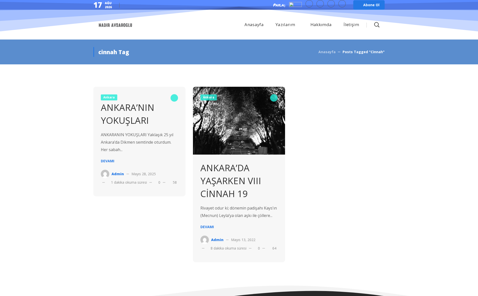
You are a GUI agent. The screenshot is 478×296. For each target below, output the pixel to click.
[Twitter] (309, 3)
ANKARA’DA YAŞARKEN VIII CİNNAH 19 (230, 181)
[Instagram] (342, 3)
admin (118, 173)
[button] (369, 5)
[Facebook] (320, 3)
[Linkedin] (331, 3)
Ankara (208, 97)
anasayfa (327, 51)
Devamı (107, 161)
